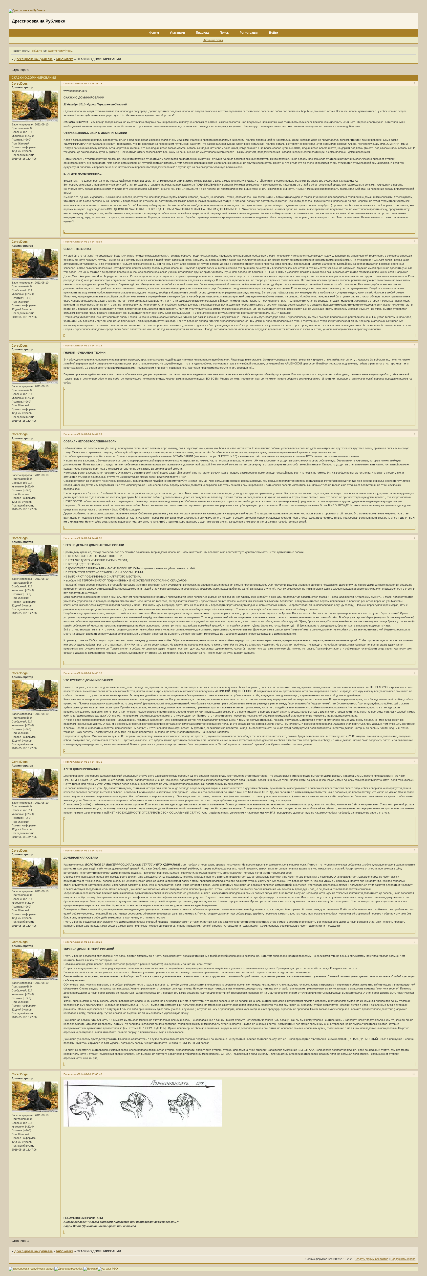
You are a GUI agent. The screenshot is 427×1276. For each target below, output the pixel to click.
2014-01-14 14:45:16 (90, 673)
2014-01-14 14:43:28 (90, 83)
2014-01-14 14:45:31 (90, 761)
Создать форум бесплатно (371, 1258)
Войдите (37, 50)
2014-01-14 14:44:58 (90, 538)
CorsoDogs (20, 83)
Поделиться (71, 83)
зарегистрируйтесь (60, 50)
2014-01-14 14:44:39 (90, 434)
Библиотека (64, 59)
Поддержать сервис (402, 1258)
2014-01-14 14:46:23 (90, 941)
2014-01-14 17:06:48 (90, 1074)
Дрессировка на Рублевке (33, 59)
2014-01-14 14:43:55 (90, 241)
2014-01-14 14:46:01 (90, 850)
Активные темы (213, 40)
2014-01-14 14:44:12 (90, 345)
